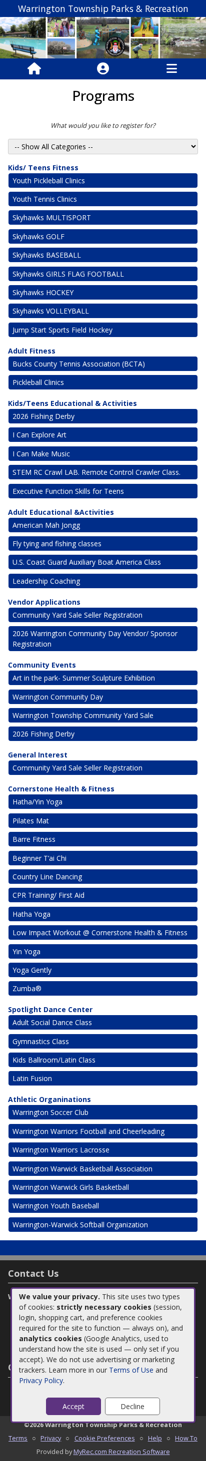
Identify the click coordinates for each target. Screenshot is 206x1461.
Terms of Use (131, 1370)
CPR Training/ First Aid (48, 895)
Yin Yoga (26, 951)
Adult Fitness (32, 351)
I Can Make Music (41, 453)
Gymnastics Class (41, 1041)
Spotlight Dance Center (50, 1009)
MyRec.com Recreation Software (122, 1451)
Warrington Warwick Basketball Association (82, 1168)
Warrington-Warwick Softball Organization (80, 1224)
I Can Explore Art (39, 434)
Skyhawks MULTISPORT (51, 217)
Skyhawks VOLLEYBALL (50, 311)
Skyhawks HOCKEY (43, 292)
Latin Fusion (32, 1078)
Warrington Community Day (57, 697)
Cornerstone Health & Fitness (61, 788)
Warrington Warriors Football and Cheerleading (88, 1131)
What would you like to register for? (103, 125)
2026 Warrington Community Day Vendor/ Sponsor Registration (95, 639)
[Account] (103, 68)
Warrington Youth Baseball (55, 1205)
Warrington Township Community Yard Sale (83, 715)
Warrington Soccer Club (50, 1112)
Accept (73, 1406)
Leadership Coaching (46, 581)
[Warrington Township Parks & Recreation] (103, 36)
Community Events (42, 665)
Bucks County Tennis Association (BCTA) (78, 363)
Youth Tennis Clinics (44, 199)
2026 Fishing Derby (43, 416)
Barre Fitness (34, 839)
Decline (132, 1406)
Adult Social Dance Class (52, 1022)
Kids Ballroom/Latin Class (54, 1060)
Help (155, 1438)
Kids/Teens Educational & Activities (72, 403)
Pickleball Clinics (38, 382)
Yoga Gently (32, 970)
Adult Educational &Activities (61, 512)
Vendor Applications (44, 602)
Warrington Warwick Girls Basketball (70, 1187)
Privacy (50, 1438)
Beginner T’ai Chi (39, 858)
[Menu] (171, 68)
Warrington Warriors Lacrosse (61, 1149)
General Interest (38, 754)
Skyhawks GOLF (38, 236)
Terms (18, 1438)
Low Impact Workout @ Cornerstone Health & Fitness (100, 932)
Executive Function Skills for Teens (68, 491)
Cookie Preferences (104, 1438)
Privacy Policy (41, 1380)
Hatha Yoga (31, 914)
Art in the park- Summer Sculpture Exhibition (83, 678)
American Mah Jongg (46, 525)
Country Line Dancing (47, 876)
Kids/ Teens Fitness (43, 167)
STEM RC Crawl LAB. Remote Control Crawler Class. (96, 472)
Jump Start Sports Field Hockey (62, 330)
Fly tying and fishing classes (57, 543)
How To (186, 1438)
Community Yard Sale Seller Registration (77, 615)
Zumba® (27, 988)
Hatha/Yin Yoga (37, 801)
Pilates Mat (30, 820)
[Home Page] (34, 68)
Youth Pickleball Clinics (48, 180)
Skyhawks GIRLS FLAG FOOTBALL (68, 274)
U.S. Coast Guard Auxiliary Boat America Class (86, 562)
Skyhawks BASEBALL (46, 255)
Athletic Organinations (49, 1099)
